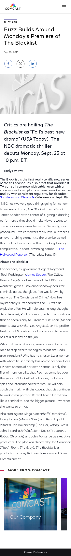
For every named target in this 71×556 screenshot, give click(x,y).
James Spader (36, 274)
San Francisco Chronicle (17, 197)
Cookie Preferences (35, 552)
